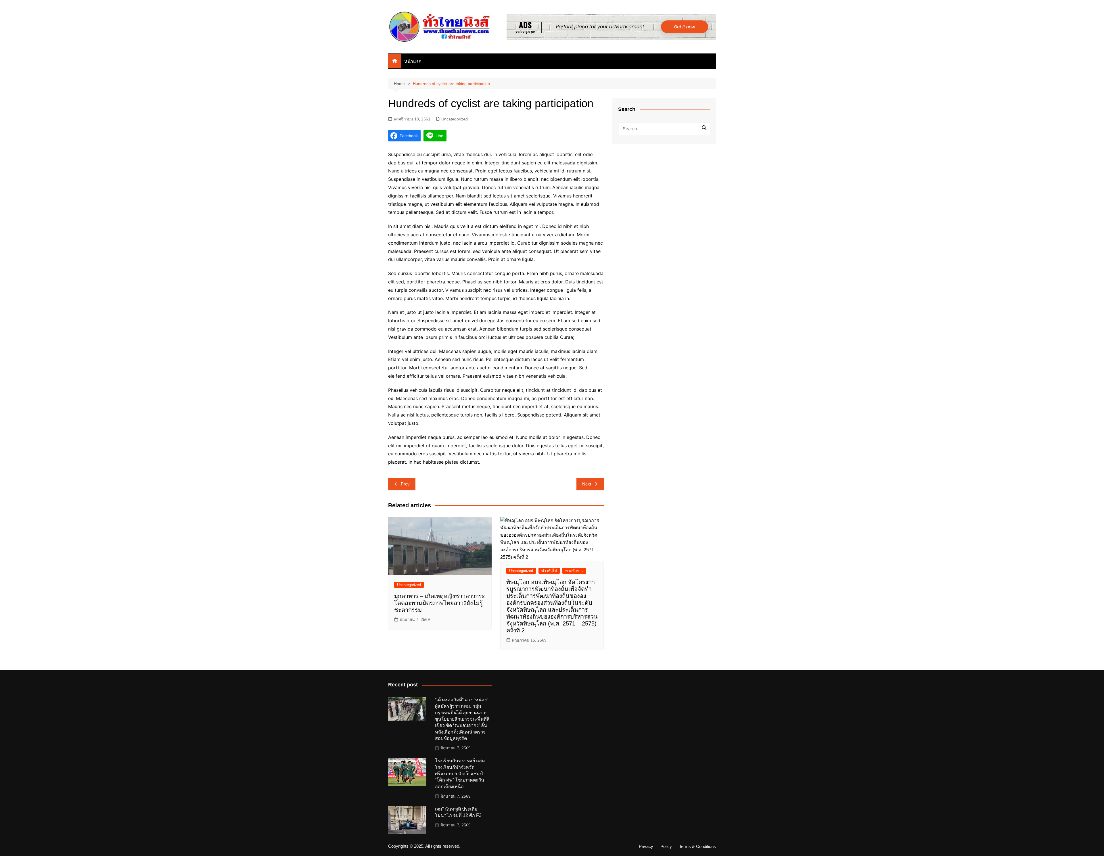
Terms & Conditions (697, 846)
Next (586, 483)
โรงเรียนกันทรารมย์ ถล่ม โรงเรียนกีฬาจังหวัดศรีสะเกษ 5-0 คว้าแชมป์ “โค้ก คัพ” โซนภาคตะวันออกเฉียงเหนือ (460, 773)
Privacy (646, 846)
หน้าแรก (412, 61)
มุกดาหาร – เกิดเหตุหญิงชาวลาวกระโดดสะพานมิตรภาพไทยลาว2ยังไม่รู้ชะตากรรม (439, 603)
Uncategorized (454, 119)
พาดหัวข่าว (574, 571)
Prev (405, 483)
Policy (666, 846)
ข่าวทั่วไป (549, 571)
